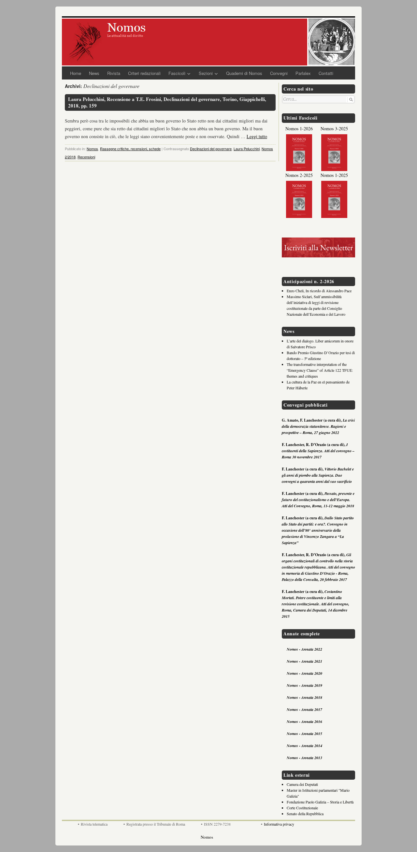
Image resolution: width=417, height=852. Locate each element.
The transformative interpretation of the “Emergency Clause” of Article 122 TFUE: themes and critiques (320, 370)
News (94, 73)
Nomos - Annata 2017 (304, 709)
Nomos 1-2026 (299, 128)
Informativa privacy (279, 824)
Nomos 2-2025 (299, 175)
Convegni (279, 73)
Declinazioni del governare (211, 148)
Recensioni (86, 156)
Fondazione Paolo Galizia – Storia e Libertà (320, 801)
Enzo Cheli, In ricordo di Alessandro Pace (319, 290)
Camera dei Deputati (302, 784)
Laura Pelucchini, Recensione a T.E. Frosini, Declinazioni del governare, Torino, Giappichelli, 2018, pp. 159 (167, 102)
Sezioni (206, 73)
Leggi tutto (257, 136)
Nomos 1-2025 (334, 175)
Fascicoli (176, 73)
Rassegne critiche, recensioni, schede (130, 148)
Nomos (92, 148)
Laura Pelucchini (247, 148)
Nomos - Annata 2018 (304, 697)
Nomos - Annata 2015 (304, 733)
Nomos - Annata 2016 (304, 721)
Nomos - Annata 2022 (304, 649)
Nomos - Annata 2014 (304, 745)
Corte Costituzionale (302, 807)
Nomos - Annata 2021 (304, 661)
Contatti (326, 73)
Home (75, 73)
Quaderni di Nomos (244, 73)
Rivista (113, 73)
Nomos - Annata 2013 (304, 757)
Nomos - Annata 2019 (304, 685)
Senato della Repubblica (305, 813)
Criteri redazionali (144, 73)
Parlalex (303, 73)
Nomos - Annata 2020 (304, 673)
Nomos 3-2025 (334, 128)
